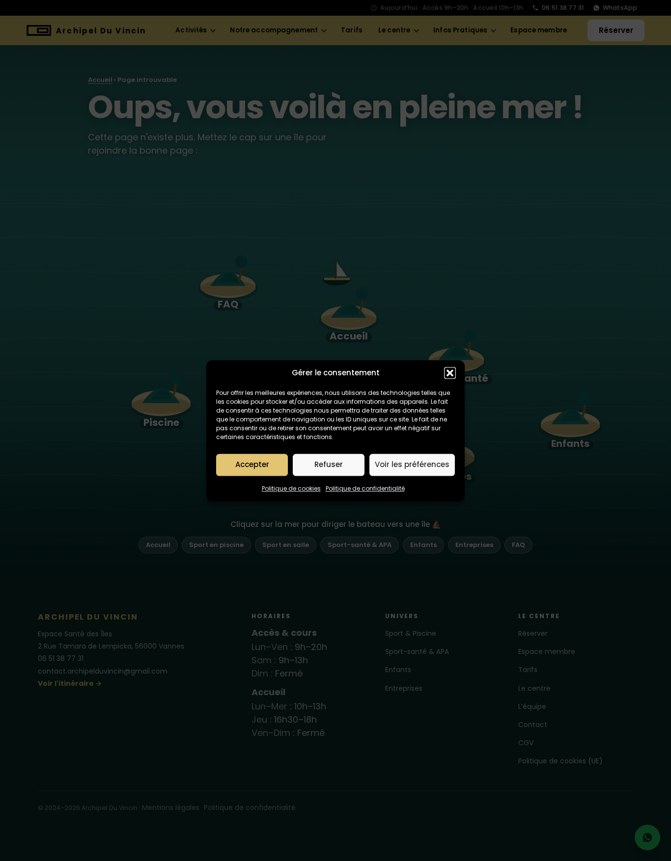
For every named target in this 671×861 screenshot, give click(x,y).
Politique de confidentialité (365, 488)
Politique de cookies (291, 488)
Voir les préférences (412, 464)
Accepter (252, 464)
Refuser (328, 464)
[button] (450, 373)
